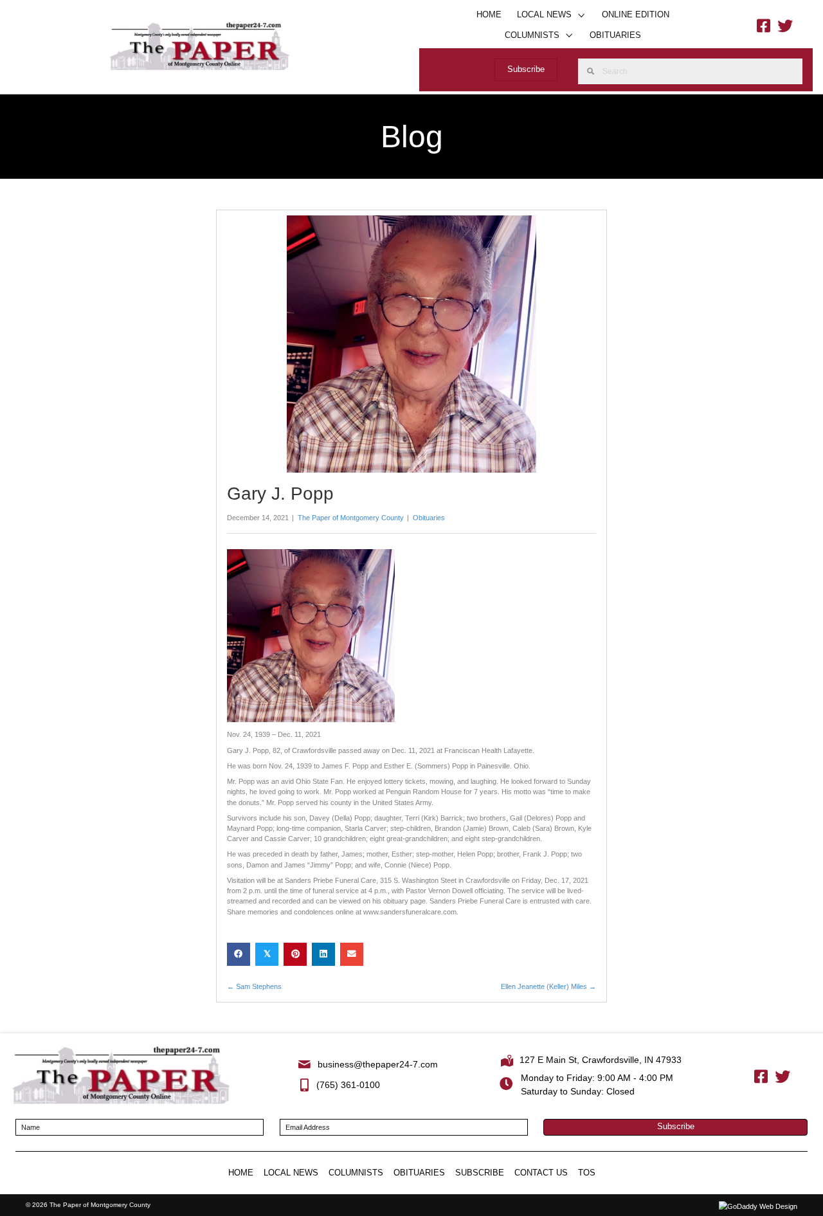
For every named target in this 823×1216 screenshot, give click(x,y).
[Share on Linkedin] (323, 954)
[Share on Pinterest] (295, 954)
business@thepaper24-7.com (378, 1064)
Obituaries (429, 518)
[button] (581, 15)
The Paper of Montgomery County (351, 518)
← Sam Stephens (254, 986)
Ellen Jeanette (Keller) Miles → (548, 986)
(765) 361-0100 (348, 1085)
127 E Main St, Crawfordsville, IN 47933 (601, 1060)
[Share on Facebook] (238, 954)
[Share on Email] (351, 954)
